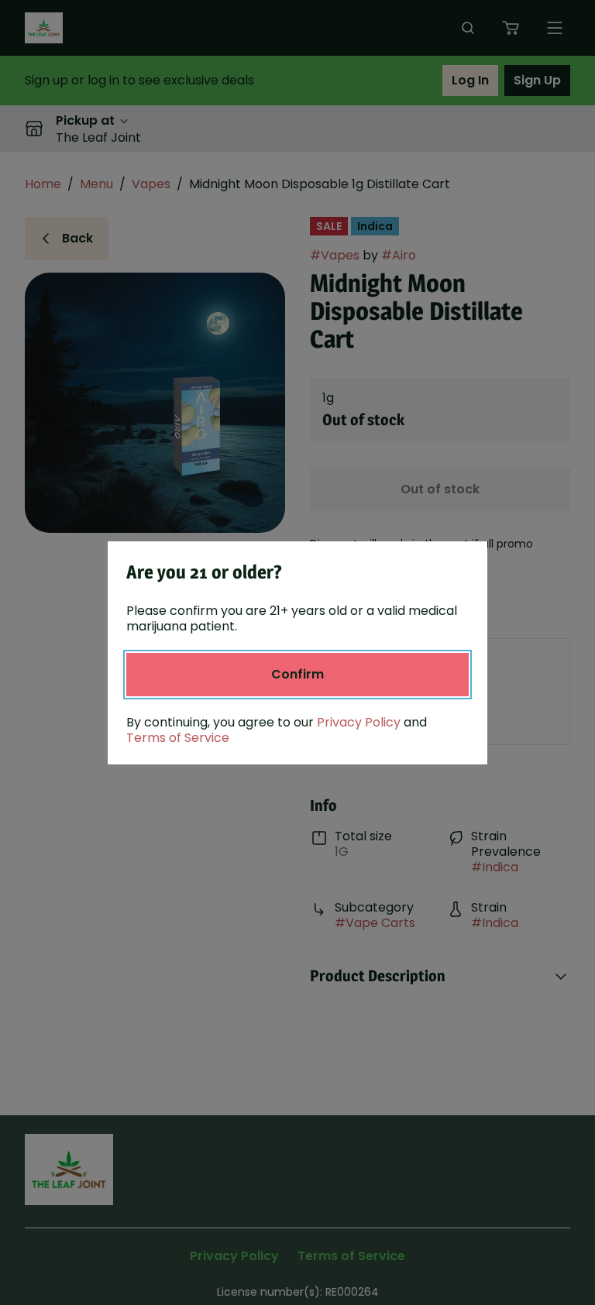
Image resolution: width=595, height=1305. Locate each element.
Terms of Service (177, 738)
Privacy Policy (359, 722)
